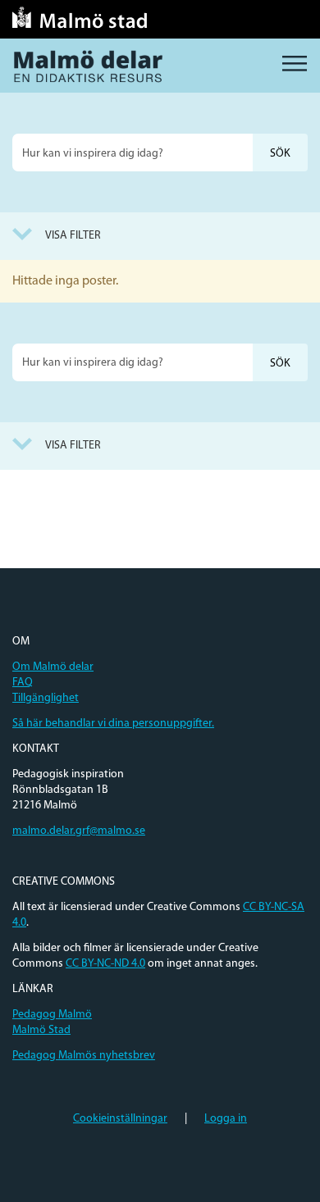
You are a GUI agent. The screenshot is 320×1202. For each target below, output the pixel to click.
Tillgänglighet (45, 698)
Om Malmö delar (53, 667)
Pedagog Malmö (52, 1014)
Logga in (225, 1119)
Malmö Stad (41, 1030)
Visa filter (73, 236)
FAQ (22, 682)
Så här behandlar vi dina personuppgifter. (113, 723)
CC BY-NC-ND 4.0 (105, 964)
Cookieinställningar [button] (120, 1119)
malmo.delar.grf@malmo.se (78, 831)
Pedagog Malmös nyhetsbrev (83, 1055)
